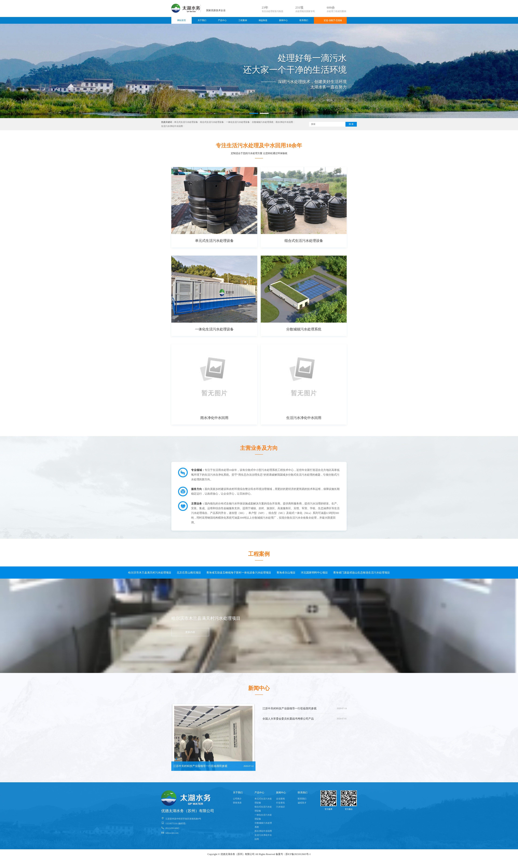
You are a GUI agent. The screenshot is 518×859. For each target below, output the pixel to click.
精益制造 (263, 20)
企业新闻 (280, 799)
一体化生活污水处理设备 (238, 122)
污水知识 (280, 807)
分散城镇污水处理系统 (262, 122)
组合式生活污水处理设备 (212, 122)
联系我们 (303, 20)
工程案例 (242, 20)
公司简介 (237, 799)
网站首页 (181, 20)
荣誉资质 (237, 803)
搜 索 (351, 124)
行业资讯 (280, 803)
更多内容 (190, 632)
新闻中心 (283, 20)
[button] (253, 113)
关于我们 (202, 20)
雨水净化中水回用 (284, 122)
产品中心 (222, 20)
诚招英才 (302, 803)
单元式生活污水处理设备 (186, 122)
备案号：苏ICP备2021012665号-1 (293, 854)
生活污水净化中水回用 (172, 126)
